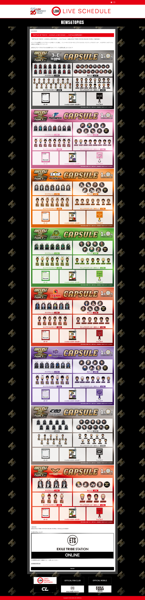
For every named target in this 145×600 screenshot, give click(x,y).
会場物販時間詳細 (35, 563)
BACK (72, 568)
